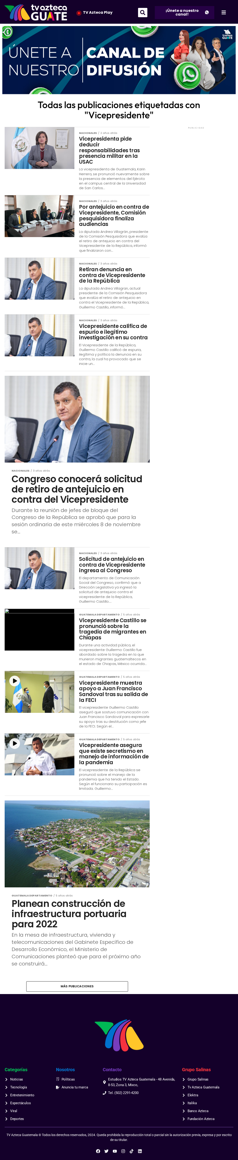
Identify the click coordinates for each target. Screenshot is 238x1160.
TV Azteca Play (97, 12)
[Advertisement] (196, 159)
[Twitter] (106, 1151)
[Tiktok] (131, 1151)
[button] (142, 12)
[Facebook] (98, 1151)
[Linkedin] (140, 1151)
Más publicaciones (77, 986)
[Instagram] (123, 1151)
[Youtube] (115, 1151)
